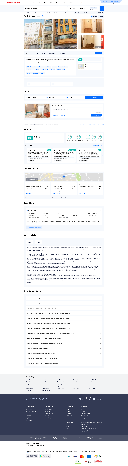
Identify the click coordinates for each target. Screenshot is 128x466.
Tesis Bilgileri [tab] (61, 53)
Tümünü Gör (98, 80)
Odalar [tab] (36, 53)
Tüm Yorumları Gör (97, 145)
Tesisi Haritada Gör (32, 179)
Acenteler (109, 4)
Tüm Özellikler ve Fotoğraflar (59, 115)
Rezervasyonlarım (114, 1)
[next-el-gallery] (75, 34)
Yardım (103, 4)
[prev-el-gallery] (26, 34)
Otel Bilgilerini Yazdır (34, 227)
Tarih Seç (96, 115)
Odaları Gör (98, 52)
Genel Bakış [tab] (29, 53)
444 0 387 (117, 4)
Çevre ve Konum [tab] (51, 53)
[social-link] (27, 399)
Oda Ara (95, 97)
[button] (102, 8)
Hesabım (106, 1)
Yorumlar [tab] (42, 53)
